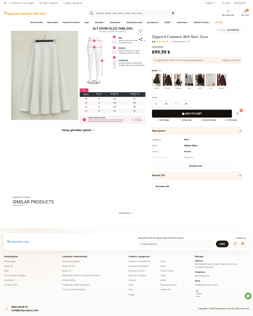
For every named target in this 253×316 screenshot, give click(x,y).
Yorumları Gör (162, 186)
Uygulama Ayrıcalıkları (231, 60)
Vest (131, 289)
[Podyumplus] (18, 241)
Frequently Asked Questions (76, 284)
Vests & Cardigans (137, 275)
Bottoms (99, 22)
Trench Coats (166, 270)
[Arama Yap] (91, 13)
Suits (131, 284)
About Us (66, 270)
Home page (9, 261)
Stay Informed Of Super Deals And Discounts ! (161, 237)
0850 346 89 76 (74, 3)
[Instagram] (235, 244)
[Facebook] (243, 244)
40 (166, 103)
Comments (9, 280)
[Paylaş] (140, 39)
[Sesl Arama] (173, 13)
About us (8, 266)
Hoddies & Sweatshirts (140, 261)
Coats (163, 275)
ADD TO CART (193, 113)
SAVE (222, 244)
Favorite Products (71, 22)
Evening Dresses (134, 22)
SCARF (167, 22)
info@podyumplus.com (206, 284)
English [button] (210, 3)
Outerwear (115, 22)
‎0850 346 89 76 (202, 275)
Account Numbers (71, 261)
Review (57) (158, 175)
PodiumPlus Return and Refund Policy (80, 275)
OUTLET (219, 22)
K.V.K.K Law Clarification (74, 289)
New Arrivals (36, 22)
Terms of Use (68, 266)
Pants (163, 261)
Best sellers (52, 22)
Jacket (163, 280)
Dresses (132, 280)
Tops (86, 22)
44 (186, 103)
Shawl (131, 294)
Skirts (163, 266)
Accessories (152, 22)
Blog (6, 270)
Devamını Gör (195, 166)
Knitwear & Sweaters (139, 266)
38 (156, 103)
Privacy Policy (68, 280)
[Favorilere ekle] (140, 31)
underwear (182, 22)
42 (176, 103)
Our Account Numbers (15, 275)
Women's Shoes (201, 22)
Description (158, 130)
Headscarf (165, 289)
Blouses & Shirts (137, 270)
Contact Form (10, 284)
